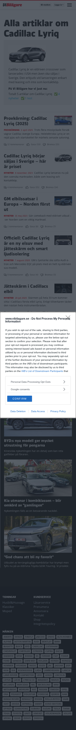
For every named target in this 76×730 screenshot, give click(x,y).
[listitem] (38, 382)
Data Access (38, 411)
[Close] (69, 319)
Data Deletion (18, 411)
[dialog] (38, 365)
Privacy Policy (58, 411)
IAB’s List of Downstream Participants (42, 371)
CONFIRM (20, 398)
